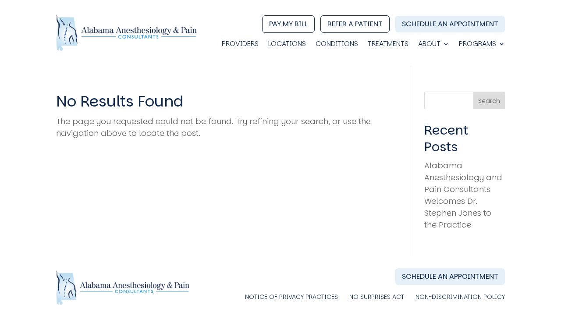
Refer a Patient (355, 24)
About (429, 45)
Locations (287, 45)
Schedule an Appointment (450, 24)
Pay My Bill (288, 24)
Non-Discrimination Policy (460, 297)
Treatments (388, 45)
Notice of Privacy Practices (291, 297)
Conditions (337, 45)
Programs (477, 45)
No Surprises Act (376, 297)
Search (489, 100)
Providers (240, 45)
